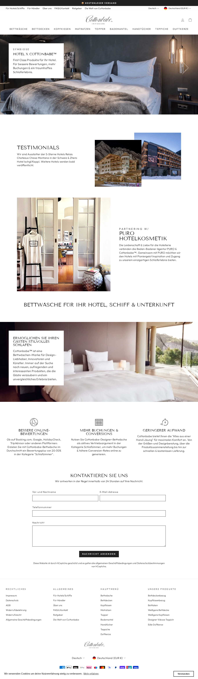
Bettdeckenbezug (157, 595)
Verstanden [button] (184, 674)
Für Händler (33, 8)
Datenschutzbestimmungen (151, 563)
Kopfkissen (62, 28)
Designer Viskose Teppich (161, 619)
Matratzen (83, 28)
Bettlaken (153, 605)
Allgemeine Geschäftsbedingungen (23, 619)
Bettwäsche (19, 28)
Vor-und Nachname (44, 491)
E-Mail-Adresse (109, 491)
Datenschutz (12, 600)
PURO (170, 249)
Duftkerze (180, 28)
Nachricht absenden (99, 554)
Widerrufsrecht (13, 614)
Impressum (11, 595)
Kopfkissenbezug (156, 600)
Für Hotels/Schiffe (15, 8)
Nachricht (38, 522)
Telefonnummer (42, 507)
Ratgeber (77, 8)
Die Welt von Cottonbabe (98, 8)
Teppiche (161, 28)
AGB (8, 605)
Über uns (47, 8)
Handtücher (141, 28)
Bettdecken (41, 28)
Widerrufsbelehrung (16, 610)
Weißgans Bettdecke (158, 610)
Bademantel (119, 28)
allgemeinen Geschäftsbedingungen (114, 563)
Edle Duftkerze (155, 624)
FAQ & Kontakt (62, 8)
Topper (100, 28)
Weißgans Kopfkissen (159, 614)
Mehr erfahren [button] (91, 673)
